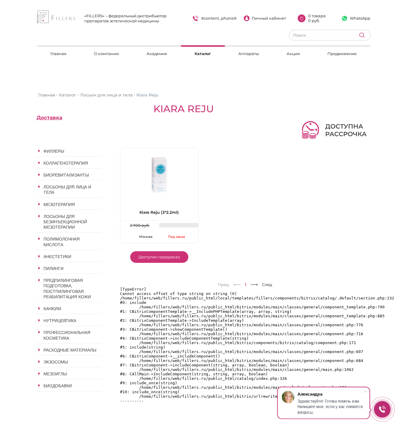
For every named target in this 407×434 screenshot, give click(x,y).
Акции (293, 53)
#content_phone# (219, 18)
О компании (106, 53)
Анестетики (57, 256)
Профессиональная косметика (67, 335)
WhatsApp (360, 18)
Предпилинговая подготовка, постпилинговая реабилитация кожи (67, 288)
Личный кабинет (269, 18)
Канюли (52, 308)
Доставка (49, 118)
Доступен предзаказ (159, 257)
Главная (58, 53)
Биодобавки (58, 385)
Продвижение (342, 53)
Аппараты (248, 53)
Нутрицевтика (60, 320)
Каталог (203, 53)
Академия (157, 53)
